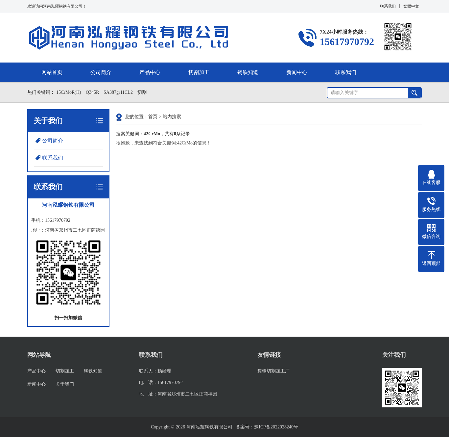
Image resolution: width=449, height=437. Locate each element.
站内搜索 (172, 116)
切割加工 (198, 72)
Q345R (92, 92)
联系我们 (388, 6)
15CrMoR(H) (68, 92)
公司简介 (100, 72)
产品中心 (149, 72)
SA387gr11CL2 (118, 92)
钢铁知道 (247, 72)
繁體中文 (411, 6)
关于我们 (65, 384)
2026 (180, 426)
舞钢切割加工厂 (273, 371)
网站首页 (51, 72)
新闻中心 (296, 72)
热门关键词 (38, 92)
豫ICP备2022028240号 (276, 426)
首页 (152, 116)
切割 (142, 92)
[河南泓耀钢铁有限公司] (129, 38)
